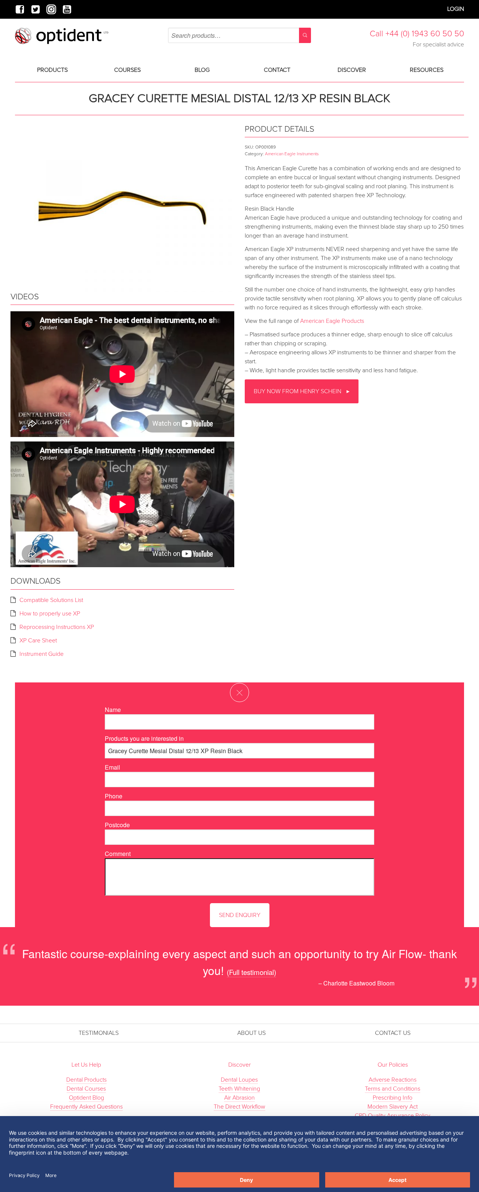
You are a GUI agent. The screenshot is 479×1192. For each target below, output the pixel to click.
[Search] (305, 35)
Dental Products (86, 1080)
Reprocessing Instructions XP (56, 627)
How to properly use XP (49, 613)
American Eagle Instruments (292, 153)
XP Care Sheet (38, 640)
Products (52, 70)
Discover (352, 70)
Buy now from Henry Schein (298, 391)
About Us (251, 1033)
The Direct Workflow (239, 1106)
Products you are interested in (144, 738)
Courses (127, 70)
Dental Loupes (239, 1080)
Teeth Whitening (239, 1088)
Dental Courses (86, 1088)
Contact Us (393, 1033)
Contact (277, 70)
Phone (113, 796)
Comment (118, 853)
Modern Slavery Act (392, 1106)
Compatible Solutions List (51, 600)
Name (113, 709)
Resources (426, 70)
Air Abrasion (239, 1097)
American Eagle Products (332, 321)
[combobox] (239, 35)
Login (455, 9)
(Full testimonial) (251, 972)
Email (112, 767)
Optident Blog (86, 1097)
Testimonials (99, 1033)
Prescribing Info (392, 1097)
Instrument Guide (41, 654)
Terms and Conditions (392, 1088)
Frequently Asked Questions (86, 1106)
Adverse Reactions (393, 1080)
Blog (202, 70)
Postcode (117, 824)
